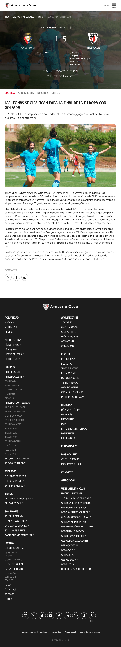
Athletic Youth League (17, 402)
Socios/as (66, 322)
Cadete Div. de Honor (15, 420)
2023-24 (41, 17)
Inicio (7, 17)
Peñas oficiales (69, 336)
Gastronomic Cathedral (18, 535)
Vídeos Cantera (13, 354)
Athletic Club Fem (14, 376)
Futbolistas (68, 419)
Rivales (65, 423)
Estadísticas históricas (74, 428)
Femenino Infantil (13, 441)
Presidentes (67, 433)
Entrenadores (69, 438)
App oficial (68, 480)
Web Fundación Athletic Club (77, 526)
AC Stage (9, 594)
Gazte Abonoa (69, 326)
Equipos (16, 17)
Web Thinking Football (74, 531)
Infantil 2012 (11, 428)
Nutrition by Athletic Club (76, 568)
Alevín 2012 (10, 445)
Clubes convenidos (14, 559)
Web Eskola (67, 564)
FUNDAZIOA (67, 446)
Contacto (67, 472)
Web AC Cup (67, 550)
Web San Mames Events (73, 521)
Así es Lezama (11, 552)
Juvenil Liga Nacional (15, 411)
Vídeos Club (11, 358)
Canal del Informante (73, 391)
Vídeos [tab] (56, 93)
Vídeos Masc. (12, 344)
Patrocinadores (70, 377)
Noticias (9, 322)
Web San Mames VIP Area (74, 512)
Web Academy (68, 559)
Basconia (9, 398)
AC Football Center (15, 568)
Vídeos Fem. (11, 349)
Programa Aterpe (71, 463)
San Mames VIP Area (16, 525)
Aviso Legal (70, 631)
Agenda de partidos (16, 463)
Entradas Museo (14, 485)
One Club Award (70, 459)
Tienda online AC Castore (19, 498)
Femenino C (10, 394)
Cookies (43, 631)
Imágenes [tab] (43, 93)
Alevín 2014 (10, 449)
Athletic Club (28, 17)
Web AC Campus (69, 545)
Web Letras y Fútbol (72, 535)
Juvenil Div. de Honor (15, 407)
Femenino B (10, 381)
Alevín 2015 (10, 454)
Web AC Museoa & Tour (74, 507)
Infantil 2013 (11, 437)
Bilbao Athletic (12, 385)
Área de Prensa (69, 387)
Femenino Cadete (13, 424)
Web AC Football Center (74, 540)
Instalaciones (68, 373)
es (105, 5)
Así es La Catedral (15, 516)
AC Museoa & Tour (15, 520)
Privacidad (56, 631)
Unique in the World (72, 493)
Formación (10, 573)
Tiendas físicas (13, 503)
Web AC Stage (68, 554)
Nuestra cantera (14, 548)
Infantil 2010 (11, 432)
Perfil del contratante (73, 396)
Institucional (68, 358)
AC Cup (8, 584)
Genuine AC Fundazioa (17, 458)
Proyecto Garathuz (16, 563)
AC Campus (10, 589)
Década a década (70, 409)
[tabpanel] (60, 190)
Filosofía (66, 363)
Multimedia (11, 326)
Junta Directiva (69, 368)
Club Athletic (68, 331)
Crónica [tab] (10, 93)
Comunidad (67, 345)
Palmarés (66, 414)
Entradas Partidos (15, 476)
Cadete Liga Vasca (13, 415)
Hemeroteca (11, 331)
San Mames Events (15, 530)
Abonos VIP (67, 341)
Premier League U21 (14, 389)
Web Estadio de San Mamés (76, 502)
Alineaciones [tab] (26, 93)
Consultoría (11, 576)
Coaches (9, 580)
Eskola (8, 598)
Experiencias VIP (13, 480)
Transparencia (69, 382)
